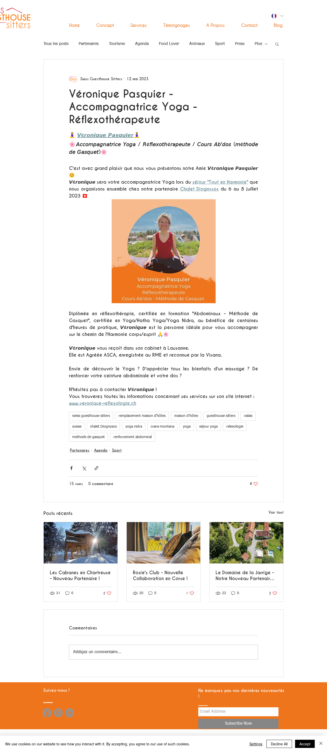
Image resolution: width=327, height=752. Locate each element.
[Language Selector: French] (277, 16)
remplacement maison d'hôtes (142, 416)
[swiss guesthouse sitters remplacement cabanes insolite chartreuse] (81, 542)
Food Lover (169, 44)
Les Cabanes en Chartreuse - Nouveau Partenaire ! (80, 575)
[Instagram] (58, 712)
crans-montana (162, 426)
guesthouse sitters (221, 416)
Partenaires (89, 44)
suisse (76, 426)
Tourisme (117, 44)
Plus (258, 44)
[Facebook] (47, 712)
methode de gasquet (88, 437)
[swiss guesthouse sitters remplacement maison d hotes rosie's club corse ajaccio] (164, 542)
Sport (220, 44)
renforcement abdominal (132, 437)
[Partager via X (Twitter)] (83, 468)
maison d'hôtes (186, 416)
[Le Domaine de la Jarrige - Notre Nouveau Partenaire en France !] (246, 542)
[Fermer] (321, 744)
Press (239, 44)
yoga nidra (133, 426)
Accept (304, 743)
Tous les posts (55, 44)
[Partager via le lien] (96, 468)
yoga (187, 426)
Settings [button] (255, 743)
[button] (134, 25)
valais (248, 416)
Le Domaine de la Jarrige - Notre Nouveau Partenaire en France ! (245, 575)
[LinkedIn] (69, 712)
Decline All (279, 743)
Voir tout (276, 512)
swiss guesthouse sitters (91, 416)
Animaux (197, 44)
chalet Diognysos (103, 426)
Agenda (142, 44)
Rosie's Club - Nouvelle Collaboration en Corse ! (160, 575)
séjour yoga (208, 426)
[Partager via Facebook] (71, 468)
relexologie (234, 426)
